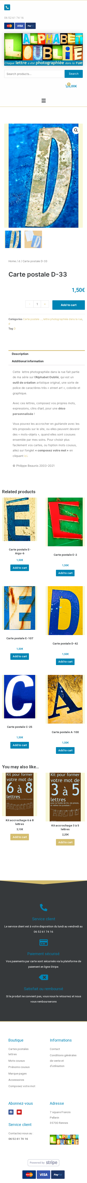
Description (20, 354)
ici (25, 456)
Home (12, 261)
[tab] (46, 354)
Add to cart (68, 305)
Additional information (28, 361)
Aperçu (19, 542)
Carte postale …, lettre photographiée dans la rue (52, 319)
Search (74, 73)
